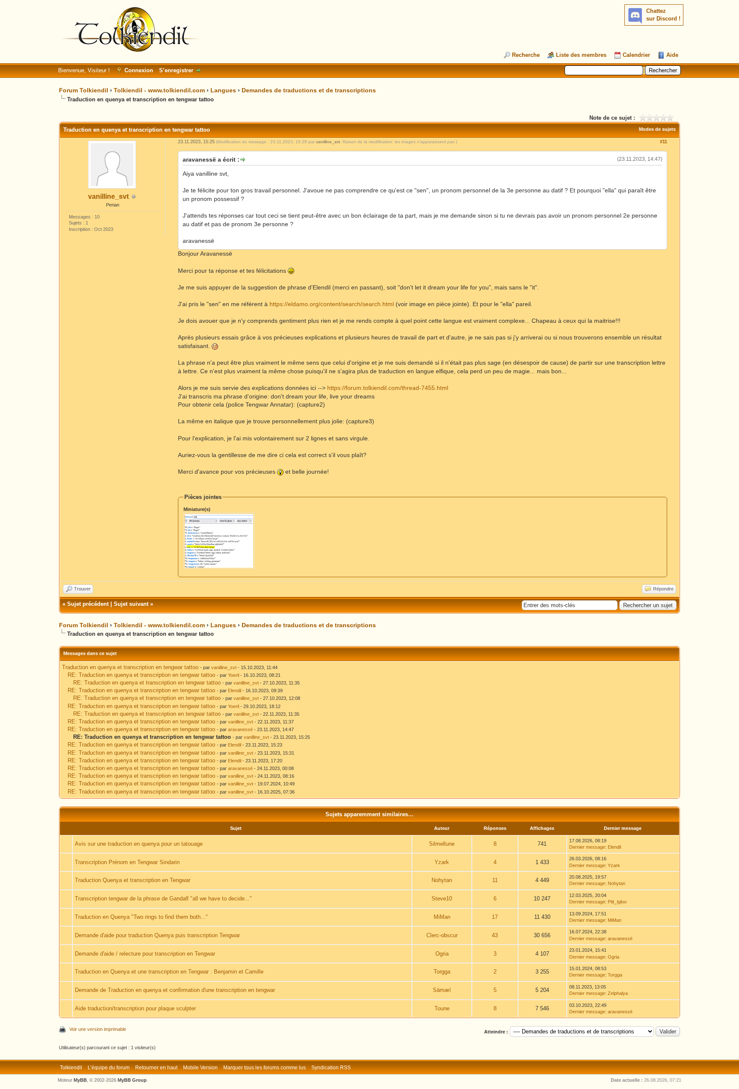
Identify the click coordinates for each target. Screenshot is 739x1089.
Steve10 (442, 898)
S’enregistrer (176, 70)
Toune (442, 1008)
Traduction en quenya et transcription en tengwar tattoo (130, 667)
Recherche (526, 55)
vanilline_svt (108, 196)
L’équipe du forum (109, 1068)
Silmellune (442, 844)
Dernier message (587, 847)
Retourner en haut (156, 1068)
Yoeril (233, 675)
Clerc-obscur (442, 935)
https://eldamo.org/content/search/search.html (331, 304)
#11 (663, 141)
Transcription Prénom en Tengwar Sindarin (127, 862)
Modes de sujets (657, 129)
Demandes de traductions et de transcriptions (309, 90)
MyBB (80, 1080)
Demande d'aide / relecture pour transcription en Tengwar (145, 953)
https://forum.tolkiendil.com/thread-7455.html (387, 387)
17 (495, 917)
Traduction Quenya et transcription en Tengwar (132, 880)
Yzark (442, 862)
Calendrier (636, 55)
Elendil (234, 690)
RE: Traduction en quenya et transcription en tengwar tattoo (141, 675)
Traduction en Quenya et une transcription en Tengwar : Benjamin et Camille (169, 971)
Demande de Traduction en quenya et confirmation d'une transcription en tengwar (175, 990)
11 (495, 880)
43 (495, 935)
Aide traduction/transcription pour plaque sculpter (135, 1008)
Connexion (138, 70)
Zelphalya (618, 993)
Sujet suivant (131, 604)
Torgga (442, 971)
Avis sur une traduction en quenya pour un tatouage (139, 844)
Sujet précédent (88, 604)
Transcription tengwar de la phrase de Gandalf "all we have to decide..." (163, 898)
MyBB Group (132, 1080)
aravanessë (240, 729)
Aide (672, 55)
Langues (223, 90)
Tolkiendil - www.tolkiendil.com (159, 90)
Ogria (442, 953)
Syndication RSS (331, 1068)
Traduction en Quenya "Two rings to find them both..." (141, 917)
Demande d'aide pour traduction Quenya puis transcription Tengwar (157, 935)
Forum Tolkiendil (83, 90)
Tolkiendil (71, 1068)
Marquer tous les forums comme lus (264, 1068)
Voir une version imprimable (97, 1029)
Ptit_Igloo (617, 901)
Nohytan (442, 880)
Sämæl (442, 990)
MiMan (442, 917)
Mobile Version (200, 1068)
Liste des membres (581, 55)
